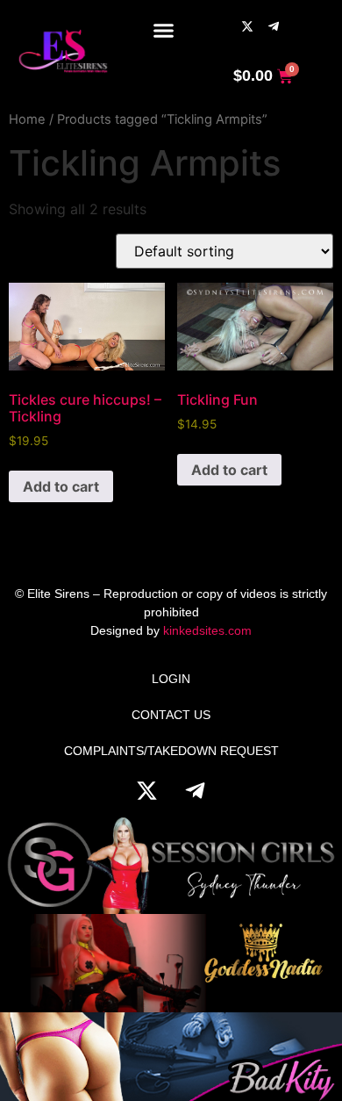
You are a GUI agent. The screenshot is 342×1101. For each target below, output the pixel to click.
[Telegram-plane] (273, 26)
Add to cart (61, 486)
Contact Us (171, 715)
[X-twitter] (247, 26)
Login (171, 679)
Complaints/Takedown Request (171, 751)
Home (27, 119)
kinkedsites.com (207, 630)
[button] (164, 30)
